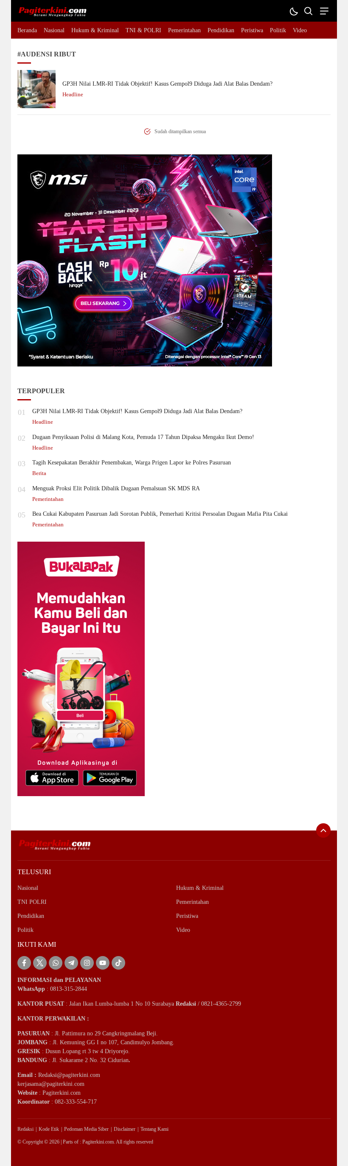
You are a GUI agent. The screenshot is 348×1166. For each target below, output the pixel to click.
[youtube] (102, 963)
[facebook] (24, 963)
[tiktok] (118, 963)
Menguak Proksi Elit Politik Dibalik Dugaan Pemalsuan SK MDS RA (116, 488)
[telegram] (71, 963)
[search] (308, 10)
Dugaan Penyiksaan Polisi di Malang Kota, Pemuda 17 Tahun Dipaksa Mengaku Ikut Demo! (143, 437)
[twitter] (40, 963)
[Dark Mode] (293, 10)
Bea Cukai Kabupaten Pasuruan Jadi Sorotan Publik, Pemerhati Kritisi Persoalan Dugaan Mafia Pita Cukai (160, 514)
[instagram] (87, 963)
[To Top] (323, 830)
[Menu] (323, 10)
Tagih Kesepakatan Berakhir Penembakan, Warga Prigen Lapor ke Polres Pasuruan (131, 462)
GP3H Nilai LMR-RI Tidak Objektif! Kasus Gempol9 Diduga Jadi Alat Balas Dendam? (167, 84)
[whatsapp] (55, 963)
